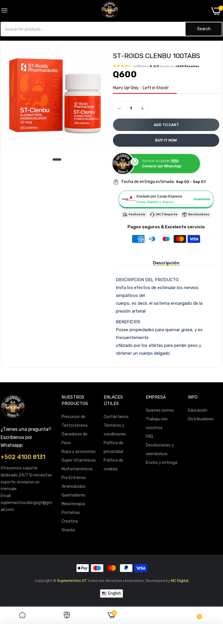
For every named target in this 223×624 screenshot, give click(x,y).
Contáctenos (116, 416)
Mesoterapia (73, 503)
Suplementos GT (72, 580)
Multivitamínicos (77, 469)
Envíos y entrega (161, 462)
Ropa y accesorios (79, 451)
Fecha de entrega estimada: (148, 181)
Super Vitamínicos (79, 460)
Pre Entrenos (74, 477)
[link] (22, 616)
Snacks (68, 530)
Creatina (70, 521)
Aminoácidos (74, 486)
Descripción (166, 263)
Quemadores (73, 495)
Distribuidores (201, 419)
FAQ (149, 436)
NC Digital (179, 580)
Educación (197, 410)
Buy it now (166, 140)
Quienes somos (160, 410)
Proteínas (71, 512)
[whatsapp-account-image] (109, 11)
